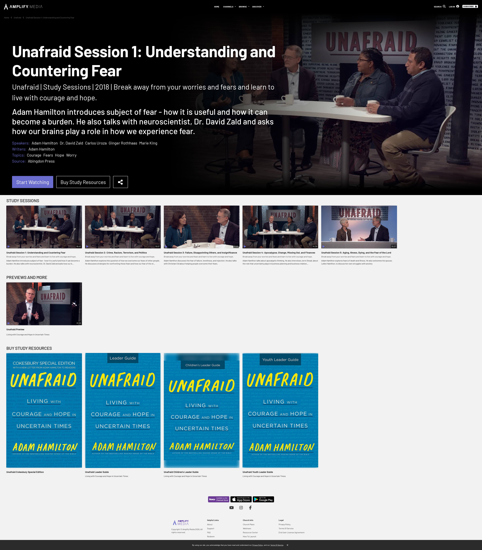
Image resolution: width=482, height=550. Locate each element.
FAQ (208, 532)
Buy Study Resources (83, 182)
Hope (59, 155)
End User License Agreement (292, 532)
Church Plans (248, 524)
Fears (48, 155)
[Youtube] (231, 507)
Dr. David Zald (71, 142)
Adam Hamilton (45, 142)
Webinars (247, 528)
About (210, 524)
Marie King (148, 142)
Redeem (211, 536)
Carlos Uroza (96, 142)
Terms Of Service (286, 528)
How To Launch (249, 536)
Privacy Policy (284, 524)
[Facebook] (250, 507)
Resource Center (250, 532)
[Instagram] (241, 507)
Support (210, 528)
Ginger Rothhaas (123, 142)
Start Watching (32, 182)
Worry (71, 155)
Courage (34, 155)
